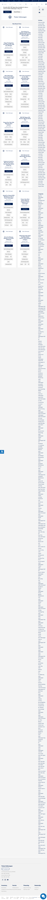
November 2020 (41, 127)
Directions (36, 889)
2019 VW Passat (41, 349)
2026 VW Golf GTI (41, 843)
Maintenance (41, 457)
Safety (39, 303)
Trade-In (40, 639)
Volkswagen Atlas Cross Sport (42, 415)
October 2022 (41, 90)
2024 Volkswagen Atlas (40, 712)
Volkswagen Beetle (40, 264)
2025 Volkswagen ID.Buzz (40, 785)
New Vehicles (3, 887)
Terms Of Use (11, 898)
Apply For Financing (27, 887)
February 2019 (41, 162)
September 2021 (41, 110)
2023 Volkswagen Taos (41, 619)
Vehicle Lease (41, 723)
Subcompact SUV (41, 631)
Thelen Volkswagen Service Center (41, 243)
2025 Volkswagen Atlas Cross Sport (42, 776)
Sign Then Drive (41, 489)
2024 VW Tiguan (41, 755)
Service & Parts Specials (16, 889)
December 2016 (41, 172)
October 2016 (41, 176)
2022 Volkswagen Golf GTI (41, 569)
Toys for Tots (41, 550)
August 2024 (41, 52)
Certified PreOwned (40, 498)
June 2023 (40, 76)
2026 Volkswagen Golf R (41, 834)
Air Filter (40, 720)
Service (39, 466)
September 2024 (41, 51)
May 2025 (40, 37)
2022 (39, 545)
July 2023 (40, 74)
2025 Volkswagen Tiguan (40, 817)
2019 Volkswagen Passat (40, 213)
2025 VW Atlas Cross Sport (41, 764)
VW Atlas (40, 485)
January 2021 (41, 123)
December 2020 (41, 125)
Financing (26, 885)
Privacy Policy (7, 898)
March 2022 (40, 100)
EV (38, 742)
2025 (39, 734)
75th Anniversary (42, 687)
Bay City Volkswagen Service (40, 204)
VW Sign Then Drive (41, 559)
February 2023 (41, 83)
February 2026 (41, 22)
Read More (7, 11)
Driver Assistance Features (42, 780)
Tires (39, 597)
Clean (39, 680)
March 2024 (40, 61)
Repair (39, 632)
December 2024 (41, 46)
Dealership (38, 885)
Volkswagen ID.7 (41, 689)
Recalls (27, 897)
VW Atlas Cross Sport (41, 727)
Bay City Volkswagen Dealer (40, 197)
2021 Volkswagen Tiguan (40, 494)
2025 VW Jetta (41, 772)
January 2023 (41, 84)
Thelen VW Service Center (41, 481)
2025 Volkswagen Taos (41, 737)
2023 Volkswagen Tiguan (40, 623)
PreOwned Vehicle (40, 740)
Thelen (39, 636)
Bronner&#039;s (41, 702)
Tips (39, 580)
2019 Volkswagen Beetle (40, 259)
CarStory (40, 700)
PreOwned (40, 387)
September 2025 (41, 30)
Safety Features (41, 782)
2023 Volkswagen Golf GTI (41, 642)
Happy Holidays (41, 490)
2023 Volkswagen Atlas (40, 615)
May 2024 (40, 57)
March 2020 (40, 140)
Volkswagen (40, 395)
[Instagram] (43, 9)
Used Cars (40, 393)
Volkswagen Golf (41, 308)
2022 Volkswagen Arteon (40, 601)
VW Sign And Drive (41, 555)
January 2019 (41, 164)
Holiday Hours (41, 421)
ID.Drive (40, 530)
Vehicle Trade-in (41, 788)
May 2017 (40, 166)
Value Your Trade (27, 889)
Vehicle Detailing (41, 684)
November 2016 (41, 174)
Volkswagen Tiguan (40, 235)
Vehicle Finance (41, 273)
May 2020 (40, 137)
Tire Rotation (41, 246)
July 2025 (40, 34)
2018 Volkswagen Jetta (40, 652)
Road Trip (40, 535)
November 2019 (41, 147)
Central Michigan (41, 798)
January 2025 (41, 44)
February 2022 (41, 101)
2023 (39, 603)
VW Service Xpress (40, 539)
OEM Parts (40, 691)
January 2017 (41, 171)
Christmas (40, 625)
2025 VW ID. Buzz (41, 768)
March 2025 (40, 41)
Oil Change (40, 238)
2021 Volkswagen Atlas (40, 460)
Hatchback (40, 443)
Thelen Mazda (41, 484)
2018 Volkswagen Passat (40, 591)
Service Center (41, 317)
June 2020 (40, 135)
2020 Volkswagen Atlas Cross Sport (42, 412)
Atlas (39, 671)
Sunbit (39, 634)
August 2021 (41, 111)
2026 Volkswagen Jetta (40, 823)
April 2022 (40, 98)
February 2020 (41, 142)
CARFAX (40, 699)
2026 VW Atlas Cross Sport (41, 805)
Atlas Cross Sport (42, 771)
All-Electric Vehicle (40, 587)
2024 (39, 661)
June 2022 (40, 95)
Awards (39, 252)
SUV (39, 254)
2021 (39, 468)
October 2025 (41, 29)
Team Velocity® (34, 897)
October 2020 (41, 128)
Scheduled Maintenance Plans (41, 478)
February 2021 (41, 122)
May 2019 (40, 157)
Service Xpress (41, 239)
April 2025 (40, 39)
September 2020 (41, 130)
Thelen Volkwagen (40, 406)
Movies (39, 659)
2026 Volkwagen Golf (41, 838)
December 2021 (41, 105)
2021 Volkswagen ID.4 (41, 520)
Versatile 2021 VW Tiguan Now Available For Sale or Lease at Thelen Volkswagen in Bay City (15, 8)
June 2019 (40, 155)
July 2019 (40, 154)
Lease (39, 270)
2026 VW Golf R (41, 845)
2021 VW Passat (41, 536)
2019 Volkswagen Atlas (40, 249)
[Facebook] (39, 9)
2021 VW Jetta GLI (41, 532)
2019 (39, 262)
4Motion (40, 669)
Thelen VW (40, 289)
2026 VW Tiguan (41, 813)
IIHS (39, 543)
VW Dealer (40, 344)
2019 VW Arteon (41, 346)
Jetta (39, 551)
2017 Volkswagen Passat (40, 516)
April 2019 (40, 159)
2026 (39, 790)
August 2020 (41, 132)
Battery (39, 721)
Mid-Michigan (41, 420)
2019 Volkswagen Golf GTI (41, 336)
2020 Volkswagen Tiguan (40, 436)
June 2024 (40, 56)
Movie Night (40, 658)
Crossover (40, 404)
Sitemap (15, 897)
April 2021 (40, 118)
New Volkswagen (41, 637)
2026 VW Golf (41, 840)
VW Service (40, 502)
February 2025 (41, 42)
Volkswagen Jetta (40, 296)
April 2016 (40, 182)
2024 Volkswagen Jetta (40, 696)
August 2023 (41, 73)
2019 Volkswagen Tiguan (40, 300)
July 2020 (40, 133)
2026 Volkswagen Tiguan (40, 811)
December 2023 (41, 66)
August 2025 (41, 32)
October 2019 (41, 149)
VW (39, 255)
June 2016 (40, 181)
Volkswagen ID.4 (41, 474)
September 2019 (41, 150)
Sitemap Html (18, 898)
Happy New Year (41, 627)
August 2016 (41, 179)
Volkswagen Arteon (40, 324)
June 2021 (40, 115)
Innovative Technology (40, 385)
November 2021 (41, 106)
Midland (40, 341)
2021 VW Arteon (41, 487)
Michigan (40, 230)
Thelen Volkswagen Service (40, 208)
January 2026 (41, 24)
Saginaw (40, 343)
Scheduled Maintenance (41, 464)
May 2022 (40, 96)
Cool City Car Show (41, 352)
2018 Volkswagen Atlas (40, 276)
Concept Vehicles (41, 309)
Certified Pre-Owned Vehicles (6, 889)
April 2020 (40, 139)
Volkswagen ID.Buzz (40, 574)
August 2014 (41, 186)
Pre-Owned (40, 282)
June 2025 (40, 35)
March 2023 (40, 81)
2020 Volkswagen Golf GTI (41, 440)
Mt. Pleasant (41, 707)
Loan (39, 271)
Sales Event (40, 397)
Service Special (41, 561)
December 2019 (41, 145)
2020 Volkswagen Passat (40, 217)
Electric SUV (40, 541)
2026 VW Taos (41, 850)
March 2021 (40, 120)
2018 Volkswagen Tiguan (40, 564)
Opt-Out (24, 898)
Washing (40, 686)
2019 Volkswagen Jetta (40, 292)
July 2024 (40, 54)
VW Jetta (40, 418)
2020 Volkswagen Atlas (40, 428)
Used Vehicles (3, 891)
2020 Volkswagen (40, 381)
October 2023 (41, 69)
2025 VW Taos (41, 766)
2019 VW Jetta (41, 348)
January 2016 (41, 184)
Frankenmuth (41, 705)
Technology (40, 432)
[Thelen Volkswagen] (4, 4)
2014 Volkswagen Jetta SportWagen (41, 453)
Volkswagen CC (41, 362)
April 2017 (40, 167)
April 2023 (40, 79)
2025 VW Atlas (41, 761)
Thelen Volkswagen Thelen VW (40, 359)
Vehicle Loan (41, 725)
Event (39, 392)
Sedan (39, 222)
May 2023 (40, 78)
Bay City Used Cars (41, 280)
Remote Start (41, 431)
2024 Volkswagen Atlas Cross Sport (42, 717)
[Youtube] (39, 12)
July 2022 (40, 93)
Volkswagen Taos (41, 525)
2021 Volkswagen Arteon (40, 472)
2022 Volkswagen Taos (41, 523)
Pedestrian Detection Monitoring (40, 376)
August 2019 (41, 152)
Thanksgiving (41, 611)
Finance (40, 508)
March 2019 (40, 160)
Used (39, 284)
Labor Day (40, 666)
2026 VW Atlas (41, 796)
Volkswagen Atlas (40, 232)
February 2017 (41, 169)
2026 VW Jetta (41, 826)
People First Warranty (40, 287)
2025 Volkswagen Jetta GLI (40, 750)
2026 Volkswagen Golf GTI (41, 830)
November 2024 (41, 47)
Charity (39, 548)
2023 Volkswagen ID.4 (41, 655)
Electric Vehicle (41, 572)
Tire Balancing (41, 674)
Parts (39, 692)
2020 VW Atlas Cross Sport (41, 424)
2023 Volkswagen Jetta (40, 647)
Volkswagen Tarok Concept (41, 312)
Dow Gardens (41, 704)
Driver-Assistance (40, 372)
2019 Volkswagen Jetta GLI (40, 365)
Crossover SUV (41, 807)
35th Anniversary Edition (42, 369)
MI (38, 339)
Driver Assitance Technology (41, 527)
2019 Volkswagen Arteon (40, 321)
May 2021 (40, 117)
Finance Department (40, 267)
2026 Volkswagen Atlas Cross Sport (42, 801)
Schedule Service (15, 887)
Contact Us (6, 868)
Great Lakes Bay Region (41, 389)
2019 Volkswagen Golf (41, 305)
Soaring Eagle (41, 709)
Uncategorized (41, 200)
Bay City (40, 220)
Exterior (40, 682)
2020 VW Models (41, 399)
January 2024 (41, 64)
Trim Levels (40, 753)
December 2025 (41, 25)
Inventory (4, 885)
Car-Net (40, 400)
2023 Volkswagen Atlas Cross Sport (42, 607)
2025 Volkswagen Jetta (40, 746)
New (39, 577)
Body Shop (40, 578)
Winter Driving (41, 408)
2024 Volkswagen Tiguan (40, 678)
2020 (39, 379)
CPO (39, 500)
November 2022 (41, 88)
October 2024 (41, 49)
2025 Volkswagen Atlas (40, 758)
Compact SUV (41, 629)
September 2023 (41, 71)
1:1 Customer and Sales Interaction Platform (41, 447)
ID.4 (39, 673)
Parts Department (40, 315)
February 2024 (41, 62)
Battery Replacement (41, 595)
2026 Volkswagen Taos (41, 847)
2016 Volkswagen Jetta (40, 329)
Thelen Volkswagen (40, 224)
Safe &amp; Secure (40, 663)
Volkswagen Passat (40, 227)
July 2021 (40, 113)
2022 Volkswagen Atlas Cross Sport (42, 584)
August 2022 (41, 91)
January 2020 (41, 144)
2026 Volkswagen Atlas (40, 793)
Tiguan (39, 553)
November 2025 (41, 27)
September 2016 (41, 177)
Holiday (39, 610)
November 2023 (41, 68)
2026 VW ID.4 (41, 820)
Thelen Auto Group (40, 355)
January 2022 (41, 103)
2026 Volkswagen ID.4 (41, 852)
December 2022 (41, 86)
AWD (39, 667)
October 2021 (41, 108)
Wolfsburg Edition (40, 732)
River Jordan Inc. (41, 546)
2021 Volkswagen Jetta (40, 505)
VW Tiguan (40, 729)
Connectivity (41, 402)
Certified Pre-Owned (41, 332)
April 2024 (40, 59)
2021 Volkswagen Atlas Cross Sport (42, 511)
